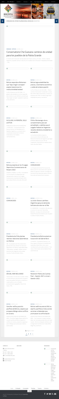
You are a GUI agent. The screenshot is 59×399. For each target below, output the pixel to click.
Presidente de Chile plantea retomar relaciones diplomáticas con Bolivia (17, 238)
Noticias (14, 49)
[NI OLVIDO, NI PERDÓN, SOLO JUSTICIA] (17, 111)
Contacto (53, 1)
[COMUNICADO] (42, 155)
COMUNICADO (35, 165)
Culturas (25, 1)
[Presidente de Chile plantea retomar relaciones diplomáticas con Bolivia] (17, 227)
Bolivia (46, 1)
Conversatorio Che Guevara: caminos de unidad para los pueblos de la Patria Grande (53, 354)
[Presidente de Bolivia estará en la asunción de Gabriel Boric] (42, 227)
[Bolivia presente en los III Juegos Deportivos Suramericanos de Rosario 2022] (17, 155)
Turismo (18, 1)
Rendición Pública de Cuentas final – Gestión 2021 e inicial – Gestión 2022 (41, 276)
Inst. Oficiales (10, 1)
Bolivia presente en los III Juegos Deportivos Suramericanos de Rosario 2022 (17, 167)
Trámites (33, 388)
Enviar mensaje (7, 360)
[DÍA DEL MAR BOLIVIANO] (17, 264)
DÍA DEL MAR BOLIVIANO (14, 274)
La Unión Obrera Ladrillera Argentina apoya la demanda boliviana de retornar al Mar (40, 203)
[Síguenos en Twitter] (47, 394)
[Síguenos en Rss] (53, 394)
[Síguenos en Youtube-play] (50, 394)
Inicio (3, 1)
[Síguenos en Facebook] (45, 394)
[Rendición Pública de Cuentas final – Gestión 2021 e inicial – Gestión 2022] (42, 264)
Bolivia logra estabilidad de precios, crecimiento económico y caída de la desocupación (41, 84)
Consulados (25, 388)
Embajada (8, 49)
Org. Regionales (38, 1)
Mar (31, 1)
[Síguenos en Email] (55, 394)
